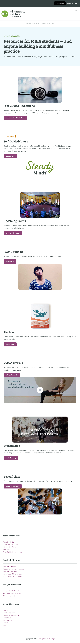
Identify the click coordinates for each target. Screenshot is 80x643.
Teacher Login (71, 3)
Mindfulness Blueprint (11, 596)
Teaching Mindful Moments (13, 569)
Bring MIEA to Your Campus (13, 591)
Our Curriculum (9, 613)
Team (5, 625)
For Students (60, 3)
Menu (77, 10)
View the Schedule (12, 233)
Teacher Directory (10, 571)
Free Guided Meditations (12, 552)
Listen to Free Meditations (15, 118)
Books (5, 623)
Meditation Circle (9, 547)
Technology (7, 620)
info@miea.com (44, 639)
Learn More (10, 344)
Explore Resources (12, 486)
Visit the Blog (11, 458)
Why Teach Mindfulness (12, 574)
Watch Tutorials (12, 375)
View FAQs (10, 261)
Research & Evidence (11, 615)
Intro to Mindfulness (11, 544)
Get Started (10, 156)
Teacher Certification (11, 566)
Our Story (6, 610)
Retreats (6, 549)
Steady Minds (8, 542)
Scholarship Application (12, 576)
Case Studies (8, 618)
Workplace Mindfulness (12, 593)
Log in (53, 639)
